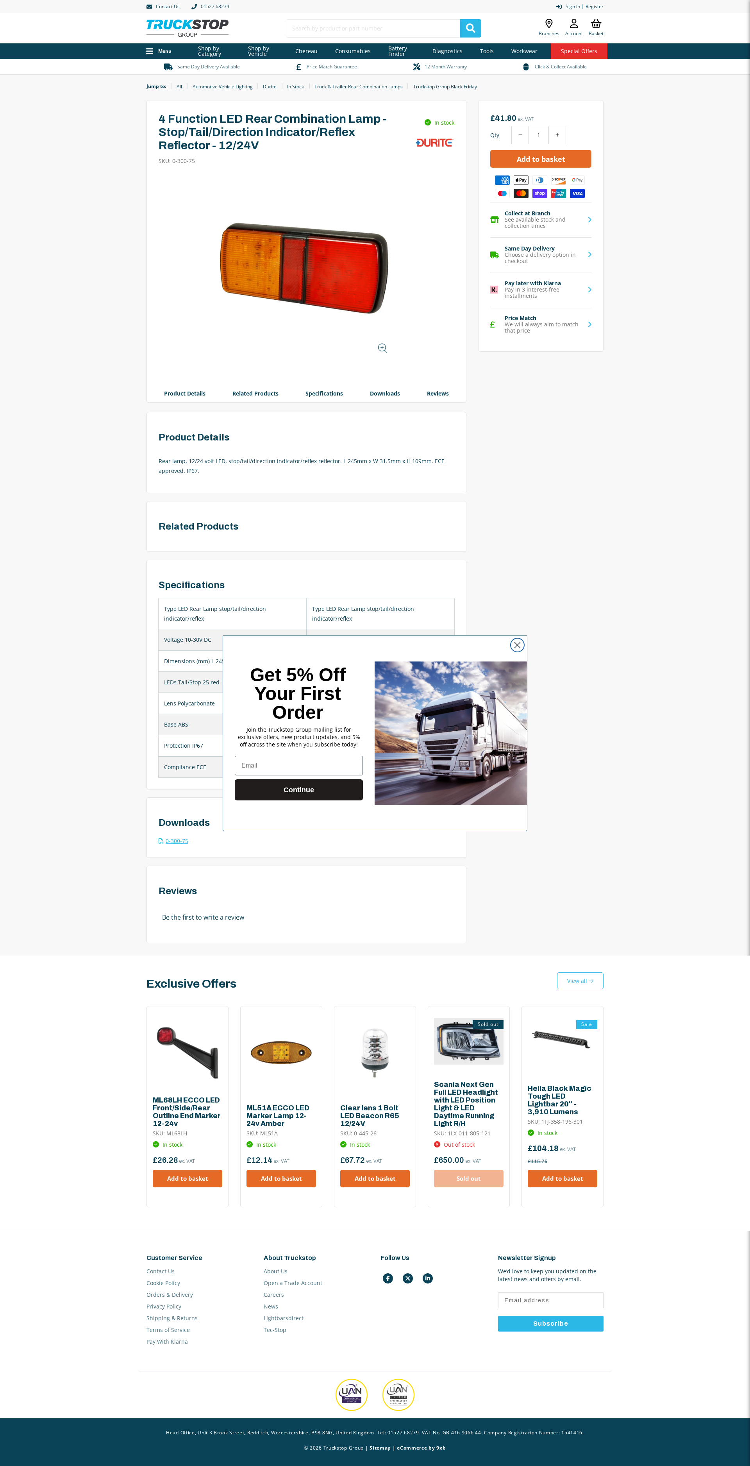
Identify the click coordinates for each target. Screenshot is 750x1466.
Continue (299, 790)
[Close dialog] (517, 645)
